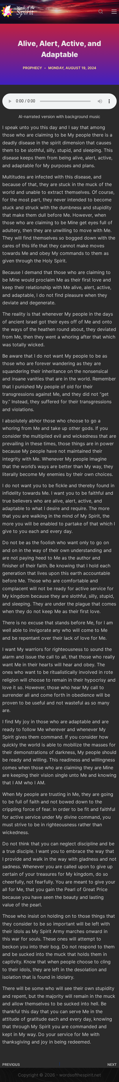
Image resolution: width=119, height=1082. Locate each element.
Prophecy (32, 68)
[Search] (100, 11)
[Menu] (114, 11)
